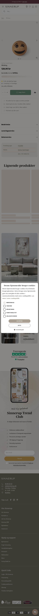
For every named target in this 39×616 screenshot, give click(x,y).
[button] (19, 330)
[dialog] (19, 308)
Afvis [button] (19, 325)
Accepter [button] (19, 321)
